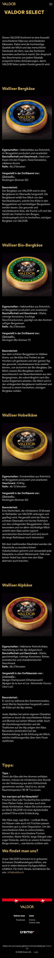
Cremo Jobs (34, 923)
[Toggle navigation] (51, 4)
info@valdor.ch (16, 872)
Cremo (32, 920)
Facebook (20, 920)
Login (36, 952)
